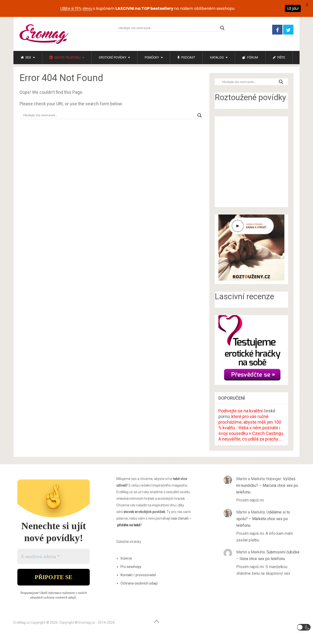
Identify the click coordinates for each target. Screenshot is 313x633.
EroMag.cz (21, 622)
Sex (28, 57)
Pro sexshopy (131, 567)
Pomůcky (152, 57)
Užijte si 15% (70, 8)
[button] (304, 627)
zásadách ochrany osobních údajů (53, 597)
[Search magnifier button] (222, 27)
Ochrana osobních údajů (139, 583)
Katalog (217, 57)
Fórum (252, 57)
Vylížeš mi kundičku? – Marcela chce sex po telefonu (267, 485)
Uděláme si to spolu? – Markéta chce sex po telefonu (263, 519)
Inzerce (126, 558)
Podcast (187, 57)
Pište (281, 57)
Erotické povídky (112, 57)
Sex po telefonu (67, 57)
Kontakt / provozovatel (138, 575)
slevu (87, 8)
